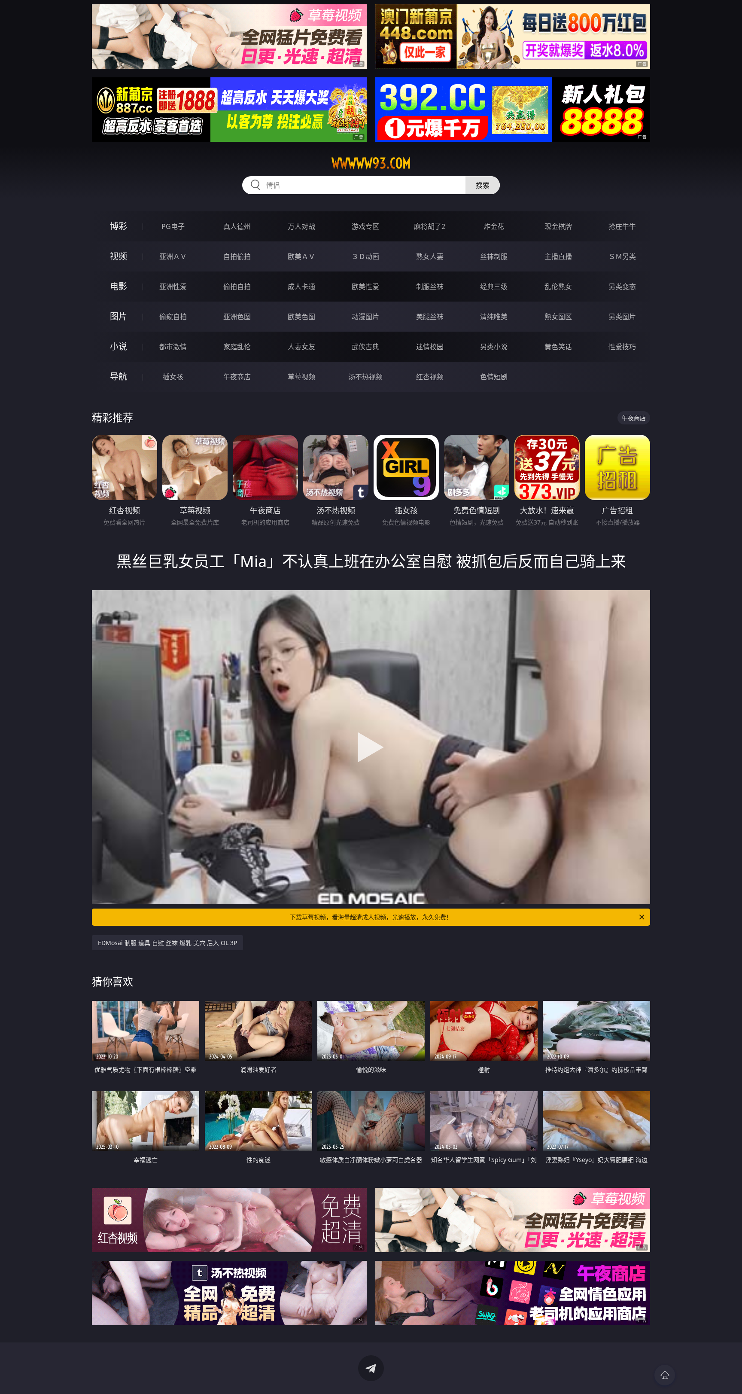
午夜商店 (237, 376)
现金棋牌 (558, 226)
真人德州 (237, 226)
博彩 (118, 226)
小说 (118, 346)
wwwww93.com (371, 163)
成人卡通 (301, 286)
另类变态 (622, 286)
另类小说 (494, 346)
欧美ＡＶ (301, 256)
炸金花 (494, 226)
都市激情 (173, 346)
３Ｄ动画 (365, 256)
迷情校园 (430, 346)
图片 (118, 316)
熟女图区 (558, 316)
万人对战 (301, 226)
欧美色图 (301, 316)
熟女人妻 (430, 256)
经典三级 (494, 286)
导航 (118, 376)
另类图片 (622, 316)
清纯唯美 (494, 316)
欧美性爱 (365, 286)
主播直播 (558, 256)
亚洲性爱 (173, 286)
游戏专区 (365, 226)
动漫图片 (365, 316)
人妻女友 (301, 346)
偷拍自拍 (237, 286)
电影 (118, 286)
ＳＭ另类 (622, 256)
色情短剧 (494, 376)
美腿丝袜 (430, 316)
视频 (118, 256)
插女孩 (173, 376)
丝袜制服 (494, 256)
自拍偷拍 (237, 256)
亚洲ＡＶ (173, 256)
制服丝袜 (430, 286)
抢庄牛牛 (622, 226)
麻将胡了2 (429, 226)
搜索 (483, 185)
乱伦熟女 (558, 286)
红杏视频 (430, 376)
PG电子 (173, 226)
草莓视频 (301, 376)
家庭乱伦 (237, 346)
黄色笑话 (558, 346)
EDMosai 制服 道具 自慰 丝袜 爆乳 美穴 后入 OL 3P (167, 943)
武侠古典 (365, 346)
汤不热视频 (365, 376)
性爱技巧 (622, 346)
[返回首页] (664, 1375)
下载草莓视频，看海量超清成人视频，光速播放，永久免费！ (371, 917)
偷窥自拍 (173, 316)
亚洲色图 (237, 316)
